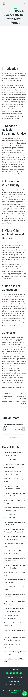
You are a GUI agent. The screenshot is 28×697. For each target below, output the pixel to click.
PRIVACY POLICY (9, 684)
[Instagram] (17, 673)
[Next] (23, 429)
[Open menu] (24, 3)
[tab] (10, 437)
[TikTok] (20, 673)
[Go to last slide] (4, 429)
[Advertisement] (14, 46)
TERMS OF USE (14, 681)
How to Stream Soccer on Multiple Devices (7, 397)
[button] (24, 693)
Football (14, 8)
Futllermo (7, 430)
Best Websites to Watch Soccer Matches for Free (20, 398)
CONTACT (21, 684)
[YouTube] (14, 673)
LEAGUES (19, 678)
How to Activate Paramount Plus (13, 426)
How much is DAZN (10, 460)
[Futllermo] (4, 3)
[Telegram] (7, 673)
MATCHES (9, 678)
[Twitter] (10, 673)
